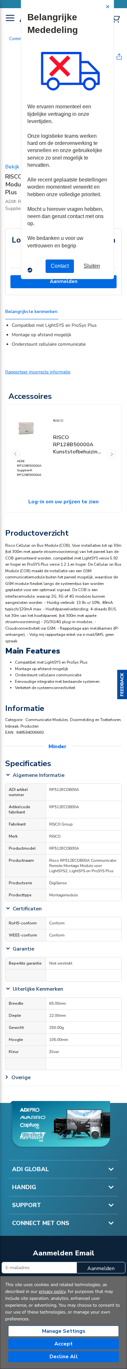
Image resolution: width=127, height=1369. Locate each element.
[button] (122, 684)
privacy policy (52, 1291)
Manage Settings (63, 1331)
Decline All (63, 1356)
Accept (63, 1343)
